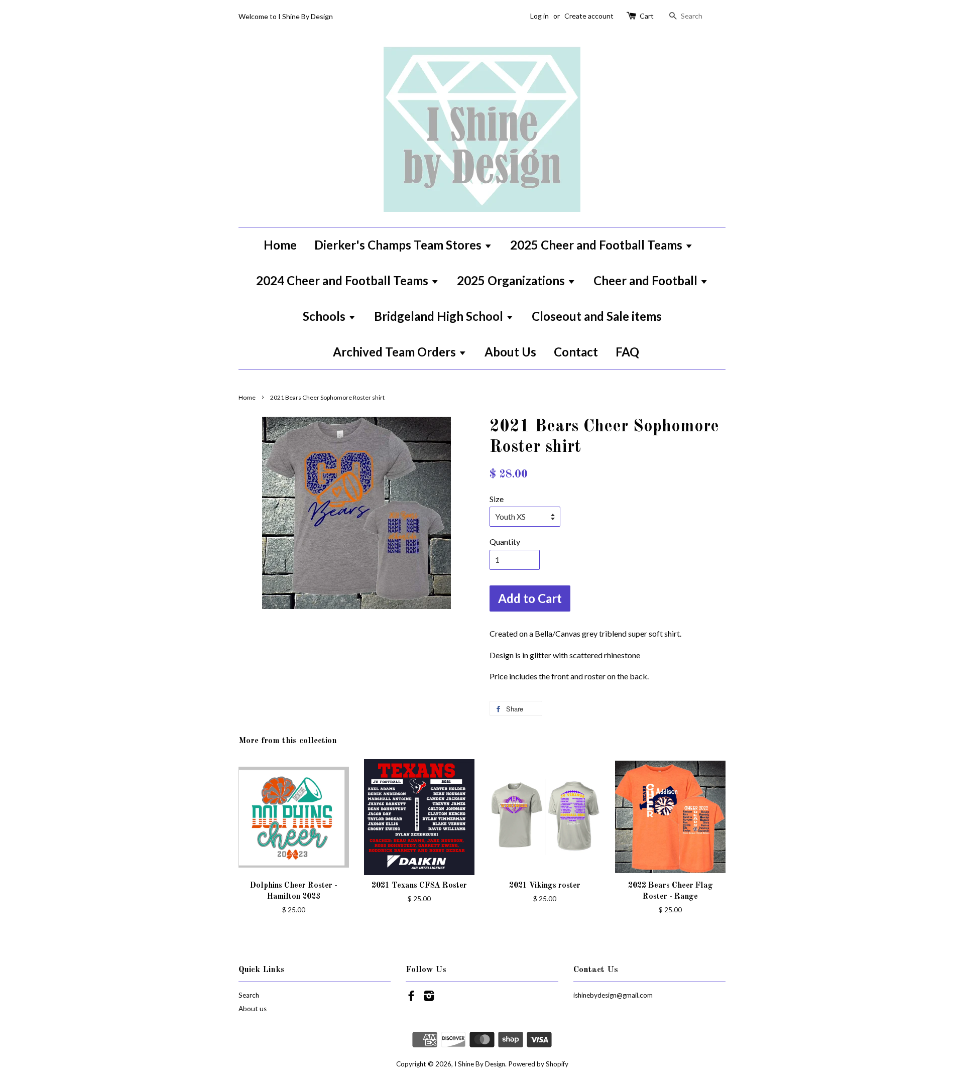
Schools (325, 316)
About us (252, 1009)
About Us (510, 351)
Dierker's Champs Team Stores (399, 244)
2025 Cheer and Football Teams (597, 244)
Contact (576, 351)
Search (248, 995)
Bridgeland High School (440, 316)
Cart (647, 16)
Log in (539, 16)
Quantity (505, 541)
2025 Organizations (512, 280)
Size (497, 499)
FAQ (627, 351)
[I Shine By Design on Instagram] (428, 998)
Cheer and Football (646, 280)
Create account (589, 16)
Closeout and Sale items (597, 316)
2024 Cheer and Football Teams (343, 280)
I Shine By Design (479, 1064)
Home (280, 244)
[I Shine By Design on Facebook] (411, 998)
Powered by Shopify (538, 1064)
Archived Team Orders (395, 351)
